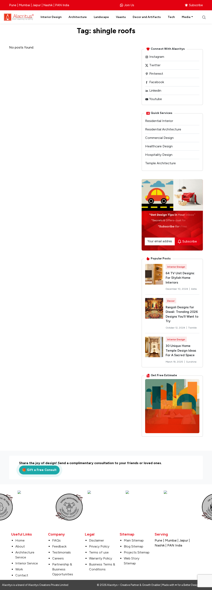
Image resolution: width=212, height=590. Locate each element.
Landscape (101, 17)
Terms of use (99, 552)
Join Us (129, 5)
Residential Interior (159, 121)
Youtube (155, 99)
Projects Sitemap (136, 552)
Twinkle (192, 327)
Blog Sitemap (133, 546)
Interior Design (51, 17)
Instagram (156, 57)
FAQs (56, 540)
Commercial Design (159, 138)
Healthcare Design (159, 146)
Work (19, 569)
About (20, 546)
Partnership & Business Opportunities (62, 569)
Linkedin (154, 90)
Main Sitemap (134, 540)
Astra (194, 288)
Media (186, 17)
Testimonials (61, 552)
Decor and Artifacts (147, 17)
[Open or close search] (204, 17)
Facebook (156, 82)
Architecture (78, 17)
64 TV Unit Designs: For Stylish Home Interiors (180, 277)
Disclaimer (96, 540)
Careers (58, 558)
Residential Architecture (163, 129)
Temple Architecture (160, 163)
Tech (171, 17)
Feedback (59, 546)
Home (20, 540)
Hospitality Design (158, 155)
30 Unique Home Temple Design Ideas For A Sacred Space (181, 350)
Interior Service (26, 563)
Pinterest (155, 74)
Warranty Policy (100, 558)
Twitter (154, 65)
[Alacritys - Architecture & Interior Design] (18, 17)
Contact (21, 575)
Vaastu (121, 17)
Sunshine (191, 361)
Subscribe (196, 5)
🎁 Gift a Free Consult (39, 470)
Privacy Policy (99, 546)
